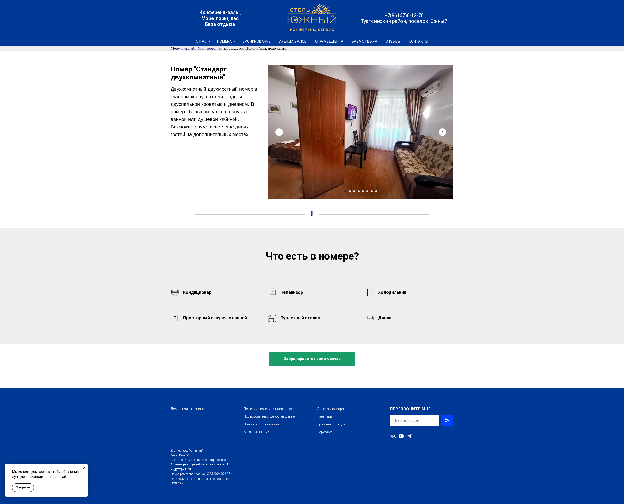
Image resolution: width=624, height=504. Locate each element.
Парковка (324, 432)
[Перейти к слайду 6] (367, 191)
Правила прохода (331, 424)
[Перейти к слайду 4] (359, 191)
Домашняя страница (187, 409)
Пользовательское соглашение (269, 416)
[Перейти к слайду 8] (376, 191)
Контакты (418, 41)
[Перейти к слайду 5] (363, 191)
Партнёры (324, 416)
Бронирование (257, 41)
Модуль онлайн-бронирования (196, 48)
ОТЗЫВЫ (393, 41)
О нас (201, 41)
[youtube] (401, 436)
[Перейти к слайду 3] (354, 191)
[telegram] (409, 436)
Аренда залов (293, 41)
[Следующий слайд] (442, 132)
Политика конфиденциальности (269, 409)
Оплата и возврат (331, 409)
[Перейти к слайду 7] (372, 191)
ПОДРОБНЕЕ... (181, 483)
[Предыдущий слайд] (279, 132)
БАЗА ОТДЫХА (365, 41)
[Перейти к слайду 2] (350, 191)
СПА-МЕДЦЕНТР (329, 41)
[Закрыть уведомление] (84, 467)
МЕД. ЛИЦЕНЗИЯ (257, 432)
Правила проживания (261, 424)
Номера (225, 41)
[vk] (393, 436)
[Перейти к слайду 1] (345, 191)
